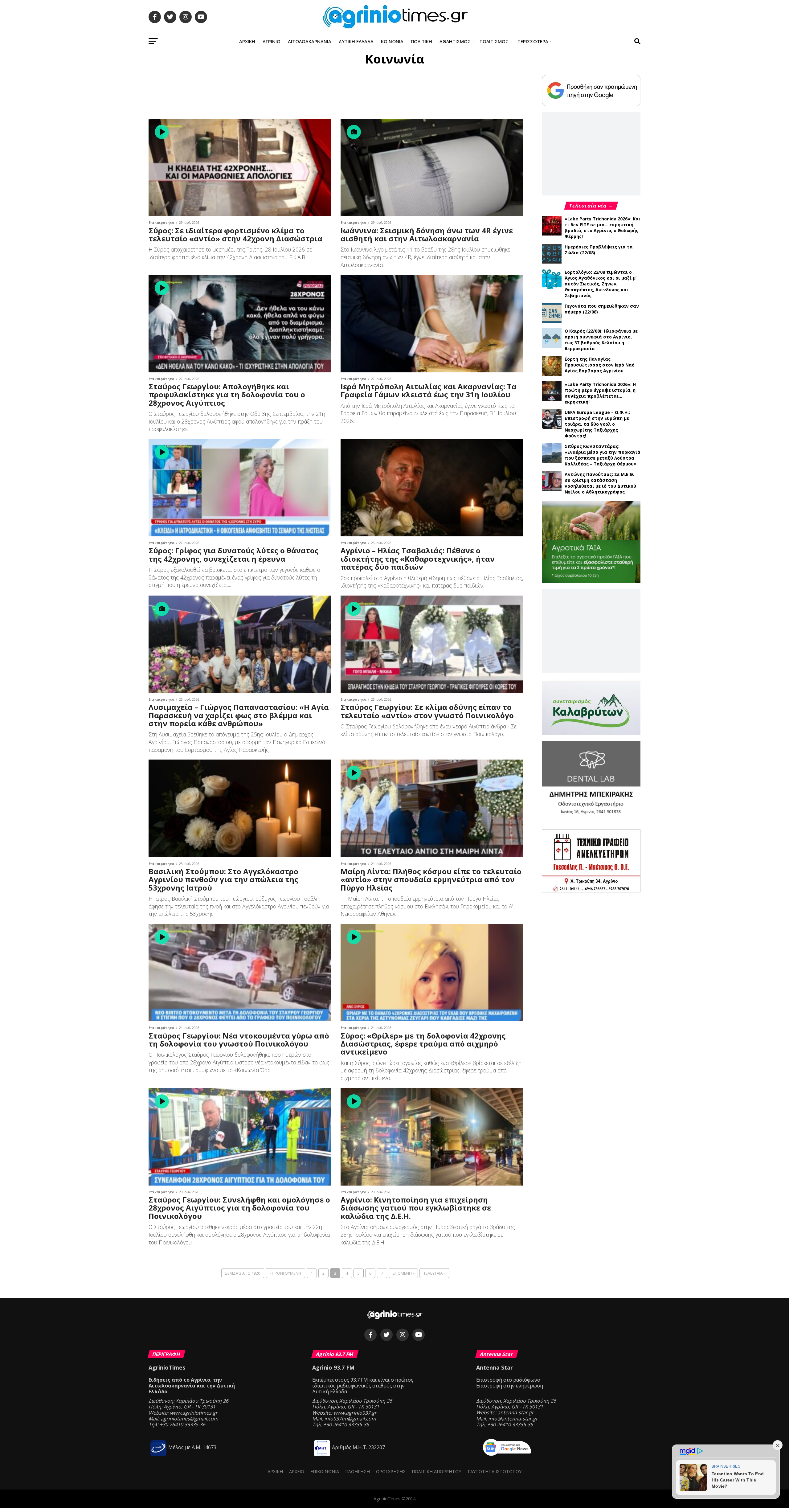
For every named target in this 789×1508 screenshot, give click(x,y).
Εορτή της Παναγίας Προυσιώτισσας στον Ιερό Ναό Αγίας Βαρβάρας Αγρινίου (600, 365)
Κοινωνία (392, 41)
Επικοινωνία (324, 1471)
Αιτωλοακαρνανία (309, 41)
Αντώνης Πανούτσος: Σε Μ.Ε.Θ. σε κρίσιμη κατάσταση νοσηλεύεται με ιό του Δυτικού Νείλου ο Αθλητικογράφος (600, 483)
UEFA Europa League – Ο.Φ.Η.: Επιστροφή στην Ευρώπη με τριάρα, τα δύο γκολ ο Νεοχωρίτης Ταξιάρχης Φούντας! (597, 424)
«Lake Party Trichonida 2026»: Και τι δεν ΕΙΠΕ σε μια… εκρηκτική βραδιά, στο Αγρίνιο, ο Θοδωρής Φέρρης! (602, 227)
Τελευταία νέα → (591, 205)
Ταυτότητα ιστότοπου (494, 1471)
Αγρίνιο (271, 41)
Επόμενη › (403, 1273)
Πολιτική (421, 41)
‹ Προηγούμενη (285, 1273)
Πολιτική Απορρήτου (436, 1471)
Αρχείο (296, 1471)
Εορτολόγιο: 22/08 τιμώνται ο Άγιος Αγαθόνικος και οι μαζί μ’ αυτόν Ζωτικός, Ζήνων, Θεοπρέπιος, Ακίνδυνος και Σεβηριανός (600, 283)
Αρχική (247, 41)
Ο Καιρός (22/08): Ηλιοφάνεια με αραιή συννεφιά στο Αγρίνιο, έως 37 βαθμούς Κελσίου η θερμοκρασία (601, 339)
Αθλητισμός (455, 41)
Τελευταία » (434, 1273)
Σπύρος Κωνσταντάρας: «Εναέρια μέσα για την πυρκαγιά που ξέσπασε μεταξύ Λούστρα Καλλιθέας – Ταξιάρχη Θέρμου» (602, 455)
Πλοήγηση (357, 1471)
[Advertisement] (336, 93)
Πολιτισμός (494, 41)
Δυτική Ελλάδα (356, 41)
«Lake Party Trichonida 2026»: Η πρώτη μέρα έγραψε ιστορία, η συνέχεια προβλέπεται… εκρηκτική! (600, 393)
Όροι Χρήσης (391, 1471)
